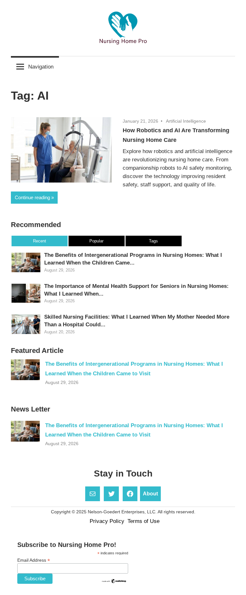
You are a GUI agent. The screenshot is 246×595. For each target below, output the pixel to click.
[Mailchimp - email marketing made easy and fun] (114, 582)
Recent (39, 241)
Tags (153, 241)
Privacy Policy (107, 521)
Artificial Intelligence (186, 121)
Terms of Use (143, 521)
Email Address (33, 560)
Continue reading (32, 197)
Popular (96, 241)
